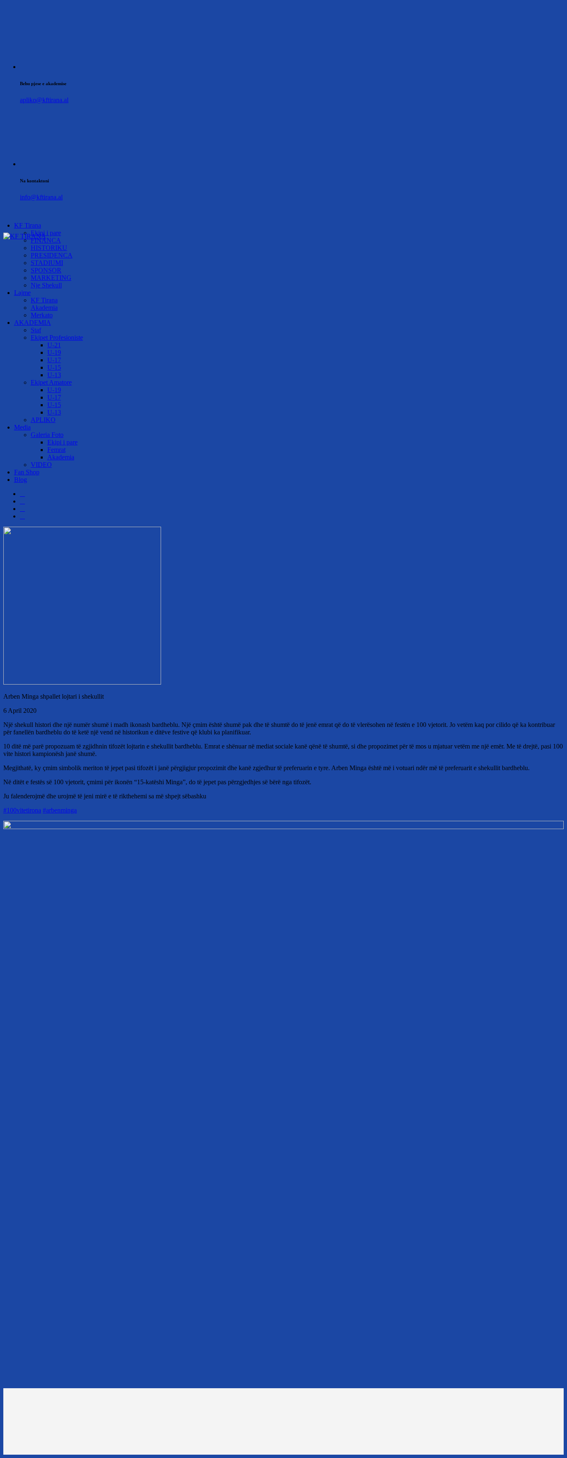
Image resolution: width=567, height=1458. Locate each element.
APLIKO (43, 419)
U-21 (54, 345)
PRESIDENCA (52, 255)
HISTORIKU (49, 247)
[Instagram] (22, 508)
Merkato (42, 315)
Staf (36, 330)
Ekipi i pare (62, 442)
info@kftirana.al (41, 197)
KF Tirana (27, 225)
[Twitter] (22, 501)
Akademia (44, 307)
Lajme (22, 292)
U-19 (54, 352)
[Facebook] (22, 493)
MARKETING (51, 277)
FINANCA (46, 240)
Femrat (56, 449)
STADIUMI (47, 262)
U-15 (54, 367)
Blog (20, 479)
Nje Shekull (46, 285)
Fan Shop (26, 472)
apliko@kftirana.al (44, 99)
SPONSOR (46, 270)
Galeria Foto (47, 434)
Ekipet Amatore (51, 382)
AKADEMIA (32, 322)
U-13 (54, 374)
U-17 (54, 359)
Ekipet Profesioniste (57, 337)
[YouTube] (22, 516)
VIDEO (41, 464)
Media (22, 427)
